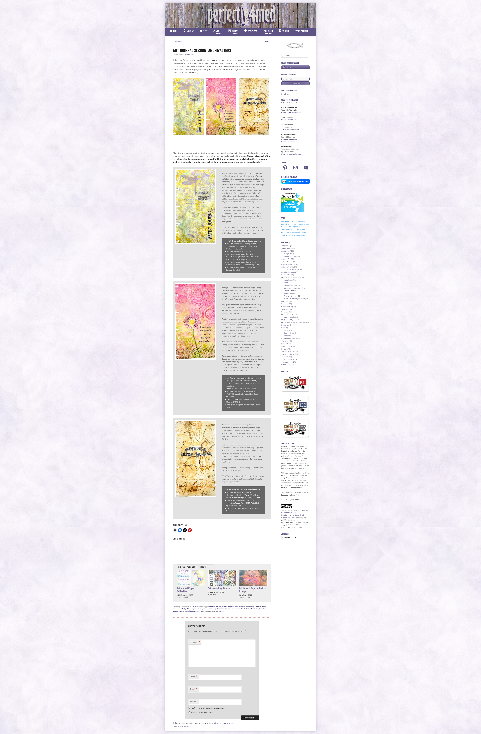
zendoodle (285, 229)
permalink (220, 611)
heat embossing (286, 232)
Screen (287, 336)
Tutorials (284, 357)
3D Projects (286, 248)
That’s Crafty (232, 399)
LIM (292, 235)
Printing (284, 328)
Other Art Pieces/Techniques (293, 322)
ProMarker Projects (289, 338)
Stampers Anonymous (225, 609)
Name (193, 676)
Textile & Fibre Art (288, 354)
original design (296, 232)
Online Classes (287, 314)
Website (193, 701)
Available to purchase (290, 270)
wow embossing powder (188, 611)
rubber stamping (209, 609)
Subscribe (295, 83)
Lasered (284, 312)
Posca (303, 221)
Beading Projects (288, 272)
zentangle (292, 227)
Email (193, 689)
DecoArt (300, 227)
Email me (285, 94)
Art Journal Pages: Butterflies (186, 589)
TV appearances (287, 359)
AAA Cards (288, 280)
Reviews (284, 344)
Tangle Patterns (287, 352)
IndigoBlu (186, 609)
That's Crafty (246, 609)
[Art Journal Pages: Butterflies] (191, 578)
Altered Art (285, 259)
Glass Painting (287, 307)
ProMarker (307, 224)
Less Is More (289, 293)
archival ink (213, 607)
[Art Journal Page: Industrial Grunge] (253, 578)
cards (282, 221)
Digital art (285, 301)
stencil (237, 609)
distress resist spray (246, 607)
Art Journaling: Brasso (219, 588)
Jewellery (285, 309)
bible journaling (299, 224)
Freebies (284, 304)
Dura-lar (258, 607)
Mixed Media (289, 317)
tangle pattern (299, 235)
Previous (177, 41)
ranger (193, 609)
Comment (195, 642)
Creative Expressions (292, 288)
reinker (199, 609)
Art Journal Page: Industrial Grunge (252, 589)
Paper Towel (289, 333)
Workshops (285, 365)
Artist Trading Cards (289, 264)
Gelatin (287, 330)
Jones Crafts (289, 291)
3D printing (286, 246)
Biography (288, 254)
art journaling (233, 607)
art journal (223, 607)
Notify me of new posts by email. (203, 712)
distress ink (295, 229)
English (289, 67)
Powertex (285, 325)
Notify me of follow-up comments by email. (207, 708)
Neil (202, 611)
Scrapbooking (287, 346)
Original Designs (288, 320)
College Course (290, 256)
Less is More (284, 226)
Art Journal (195, 607)
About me (285, 251)
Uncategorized (287, 362)
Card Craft (285, 275)
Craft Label (288, 283)
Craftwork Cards (290, 285)
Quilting (284, 341)
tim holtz (254, 609)
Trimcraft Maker (290, 296)
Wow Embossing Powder (294, 299)
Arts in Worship (287, 267)
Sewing (284, 349)
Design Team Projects (290, 277)
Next (268, 41)
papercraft (305, 226)
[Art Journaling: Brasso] (222, 578)
